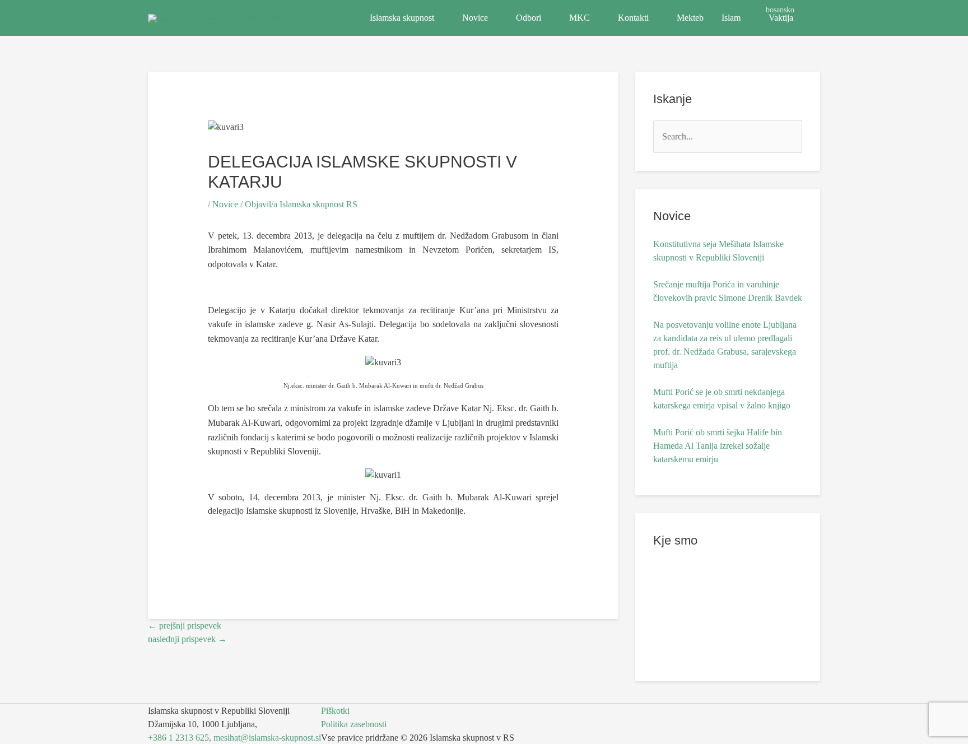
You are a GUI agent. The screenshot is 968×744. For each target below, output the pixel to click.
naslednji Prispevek (187, 639)
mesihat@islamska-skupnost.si (267, 737)
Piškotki (335, 710)
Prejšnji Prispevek (184, 625)
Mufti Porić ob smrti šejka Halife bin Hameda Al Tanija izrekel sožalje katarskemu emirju (717, 445)
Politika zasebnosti (354, 724)
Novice (475, 17)
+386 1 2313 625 (178, 737)
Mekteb (690, 17)
